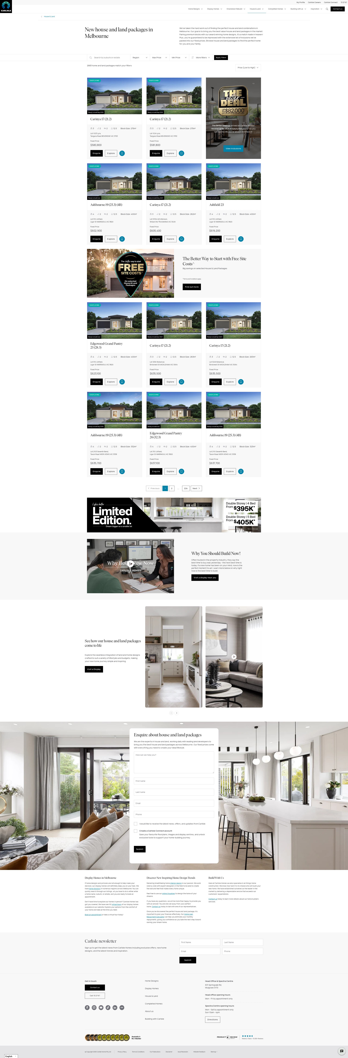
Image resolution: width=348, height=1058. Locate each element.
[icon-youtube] (101, 1007)
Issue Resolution (183, 1052)
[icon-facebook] (87, 1007)
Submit (139, 849)
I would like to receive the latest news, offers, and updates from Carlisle (172, 824)
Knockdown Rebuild (234, 9)
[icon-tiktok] (108, 1007)
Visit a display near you (205, 577)
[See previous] (171, 713)
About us (149, 1011)
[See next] (177, 713)
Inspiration (315, 9)
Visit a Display (94, 669)
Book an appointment (93, 915)
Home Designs (194, 9)
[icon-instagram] (94, 1007)
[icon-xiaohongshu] (121, 1007)
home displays (94, 888)
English (8, 1056)
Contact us (337, 9)
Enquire (96, 153)
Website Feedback (199, 1052)
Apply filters (221, 57)
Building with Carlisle (154, 1019)
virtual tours (116, 904)
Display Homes (213, 9)
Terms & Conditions (138, 1052)
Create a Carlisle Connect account (155, 830)
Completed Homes (275, 9)
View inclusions (233, 148)
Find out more (192, 287)
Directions (212, 1019)
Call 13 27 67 (95, 995)
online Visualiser (168, 893)
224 (186, 488)
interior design (176, 883)
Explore (111, 153)
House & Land (255, 9)
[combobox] (11, 1056)
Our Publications (155, 1052)
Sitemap (213, 1052)
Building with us (297, 9)
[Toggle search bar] (327, 9)
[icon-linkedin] (115, 1007)
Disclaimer (169, 1052)
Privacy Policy (122, 1052)
